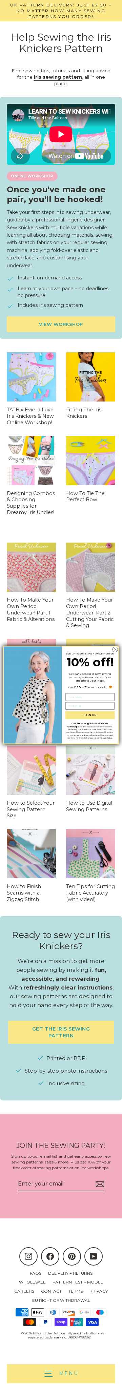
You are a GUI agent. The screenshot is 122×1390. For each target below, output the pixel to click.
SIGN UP (90, 715)
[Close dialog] (115, 649)
